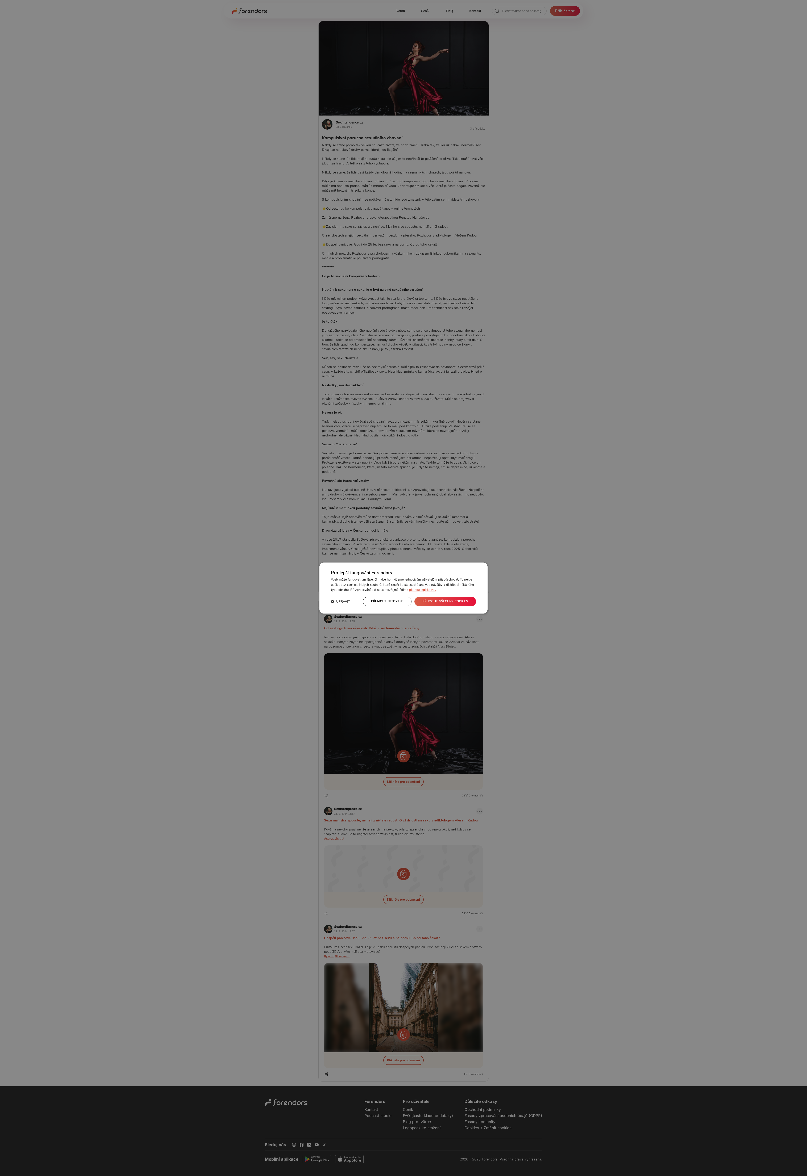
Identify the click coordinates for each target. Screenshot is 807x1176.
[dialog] (403, 588)
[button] (340, 601)
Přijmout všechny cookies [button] (445, 601)
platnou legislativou (422, 590)
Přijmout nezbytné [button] (387, 601)
